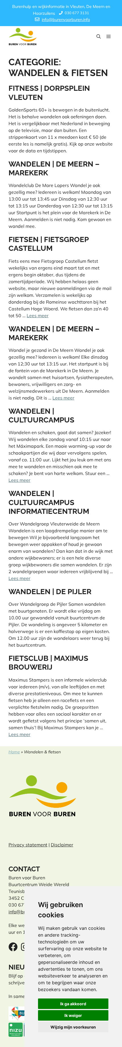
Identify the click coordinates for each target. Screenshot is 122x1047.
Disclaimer (62, 845)
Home (14, 751)
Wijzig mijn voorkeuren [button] (73, 1027)
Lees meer (38, 315)
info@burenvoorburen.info (66, 19)
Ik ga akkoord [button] (73, 1003)
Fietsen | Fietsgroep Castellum (49, 244)
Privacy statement (28, 845)
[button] (99, 36)
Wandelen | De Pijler (50, 591)
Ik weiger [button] (73, 1015)
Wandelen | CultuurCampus (41, 415)
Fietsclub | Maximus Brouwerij (48, 662)
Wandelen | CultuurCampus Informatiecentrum (49, 502)
